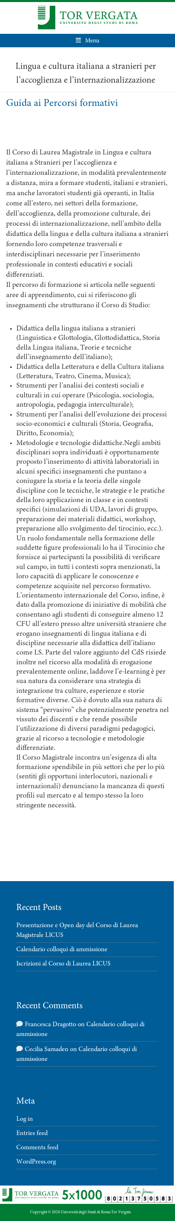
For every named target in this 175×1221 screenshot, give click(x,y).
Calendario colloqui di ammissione (61, 949)
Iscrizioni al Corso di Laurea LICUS (63, 964)
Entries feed (32, 1133)
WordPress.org (36, 1162)
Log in (24, 1119)
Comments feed (37, 1147)
